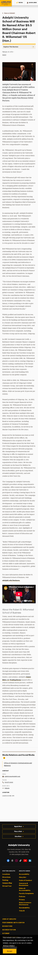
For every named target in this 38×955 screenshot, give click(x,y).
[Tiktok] (20, 860)
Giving (4, 54)
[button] (19, 2)
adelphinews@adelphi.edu (12, 776)
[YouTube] (25, 860)
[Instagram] (16, 860)
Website (7, 788)
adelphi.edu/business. (11, 580)
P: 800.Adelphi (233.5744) (19, 854)
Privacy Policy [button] (9, 946)
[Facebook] (8, 860)
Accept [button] (9, 951)
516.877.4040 (9, 782)
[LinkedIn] (30, 860)
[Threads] (12, 860)
